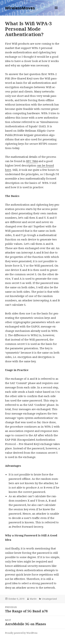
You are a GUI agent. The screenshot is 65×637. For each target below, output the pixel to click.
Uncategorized (49, 598)
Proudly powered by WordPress (21, 632)
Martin (33, 598)
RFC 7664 (32, 161)
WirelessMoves (20, 8)
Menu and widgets (56, 11)
